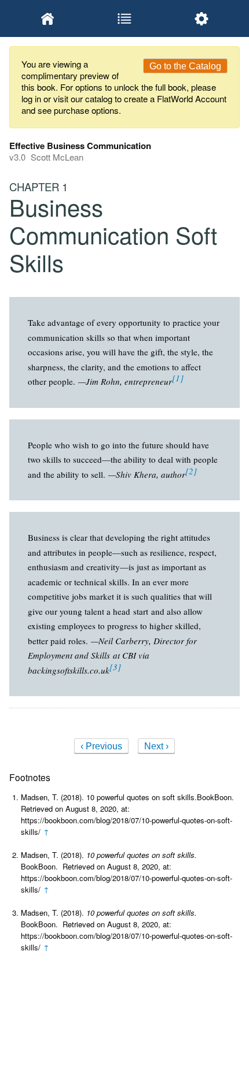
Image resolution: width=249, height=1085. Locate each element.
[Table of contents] (124, 18)
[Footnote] (178, 378)
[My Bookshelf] (47, 18)
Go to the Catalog (185, 66)
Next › (156, 746)
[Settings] (201, 18)
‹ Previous (101, 746)
